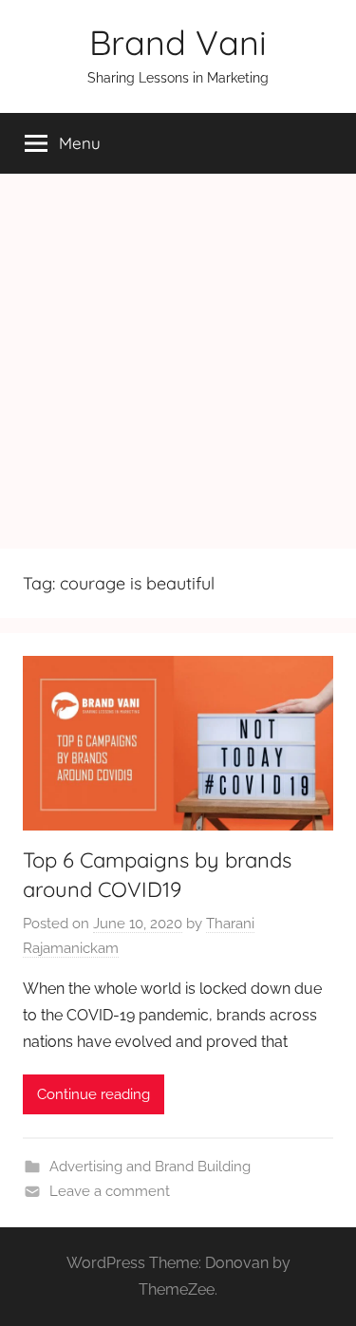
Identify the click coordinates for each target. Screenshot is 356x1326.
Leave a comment (109, 1191)
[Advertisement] (178, 361)
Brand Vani (178, 42)
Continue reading (93, 1094)
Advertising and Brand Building (150, 1166)
